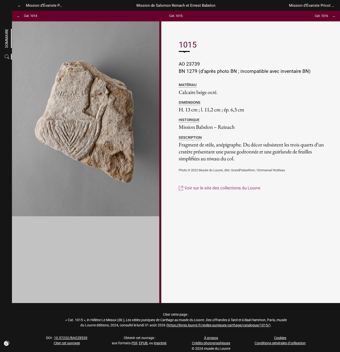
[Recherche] (7, 57)
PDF (134, 343)
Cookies (280, 338)
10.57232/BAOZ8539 (70, 338)
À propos (211, 338)
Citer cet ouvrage (67, 343)
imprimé (160, 343)
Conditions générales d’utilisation (280, 343)
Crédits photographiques (211, 343)
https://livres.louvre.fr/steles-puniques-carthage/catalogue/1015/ (218, 325)
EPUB (143, 343)
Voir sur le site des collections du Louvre (221, 187)
